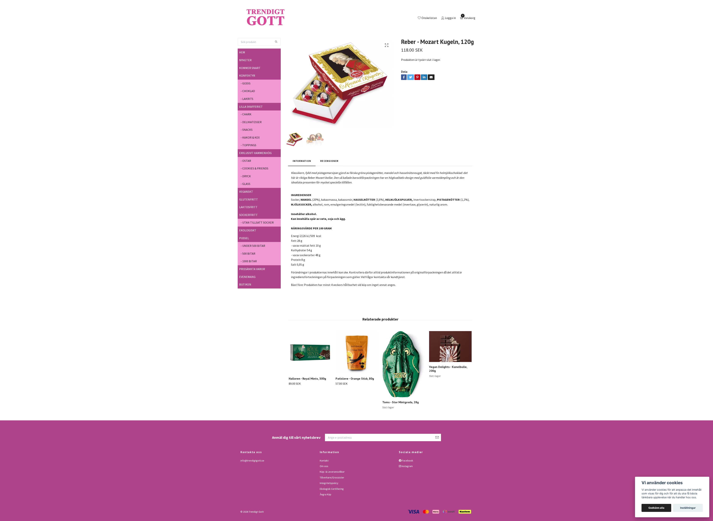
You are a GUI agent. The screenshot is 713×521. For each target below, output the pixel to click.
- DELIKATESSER (251, 137)
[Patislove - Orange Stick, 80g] (357, 368)
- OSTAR (246, 176)
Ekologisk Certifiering (332, 504)
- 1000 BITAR (249, 276)
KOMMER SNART (250, 83)
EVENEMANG (247, 292)
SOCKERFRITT (248, 230)
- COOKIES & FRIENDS (254, 184)
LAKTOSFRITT (248, 222)
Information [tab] (302, 176)
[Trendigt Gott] (281, 25)
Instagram (407, 481)
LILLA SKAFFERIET (251, 122)
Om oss (324, 481)
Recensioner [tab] (329, 176)
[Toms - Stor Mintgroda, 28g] (403, 380)
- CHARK (246, 129)
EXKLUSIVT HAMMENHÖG (255, 168)
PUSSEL (244, 253)
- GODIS (245, 98)
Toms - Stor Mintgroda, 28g (400, 417)
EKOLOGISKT (247, 245)
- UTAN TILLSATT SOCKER (257, 238)
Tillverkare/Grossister (332, 492)
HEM (242, 68)
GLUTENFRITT (248, 215)
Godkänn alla (656, 507)
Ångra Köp (325, 509)
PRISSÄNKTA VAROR (252, 284)
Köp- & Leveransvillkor (332, 487)
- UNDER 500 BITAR (253, 261)
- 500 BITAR (248, 269)
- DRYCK (246, 191)
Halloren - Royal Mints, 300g (307, 394)
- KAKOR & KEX (250, 153)
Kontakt (324, 475)
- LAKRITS (247, 114)
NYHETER (245, 75)
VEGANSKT (246, 207)
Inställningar (688, 507)
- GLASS (245, 199)
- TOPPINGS (248, 160)
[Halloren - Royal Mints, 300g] (310, 368)
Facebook (407, 475)
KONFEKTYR (247, 91)
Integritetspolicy (329, 498)
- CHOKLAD (248, 106)
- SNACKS (247, 145)
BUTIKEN (245, 300)
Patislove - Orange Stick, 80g (355, 394)
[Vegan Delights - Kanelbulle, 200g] (450, 362)
